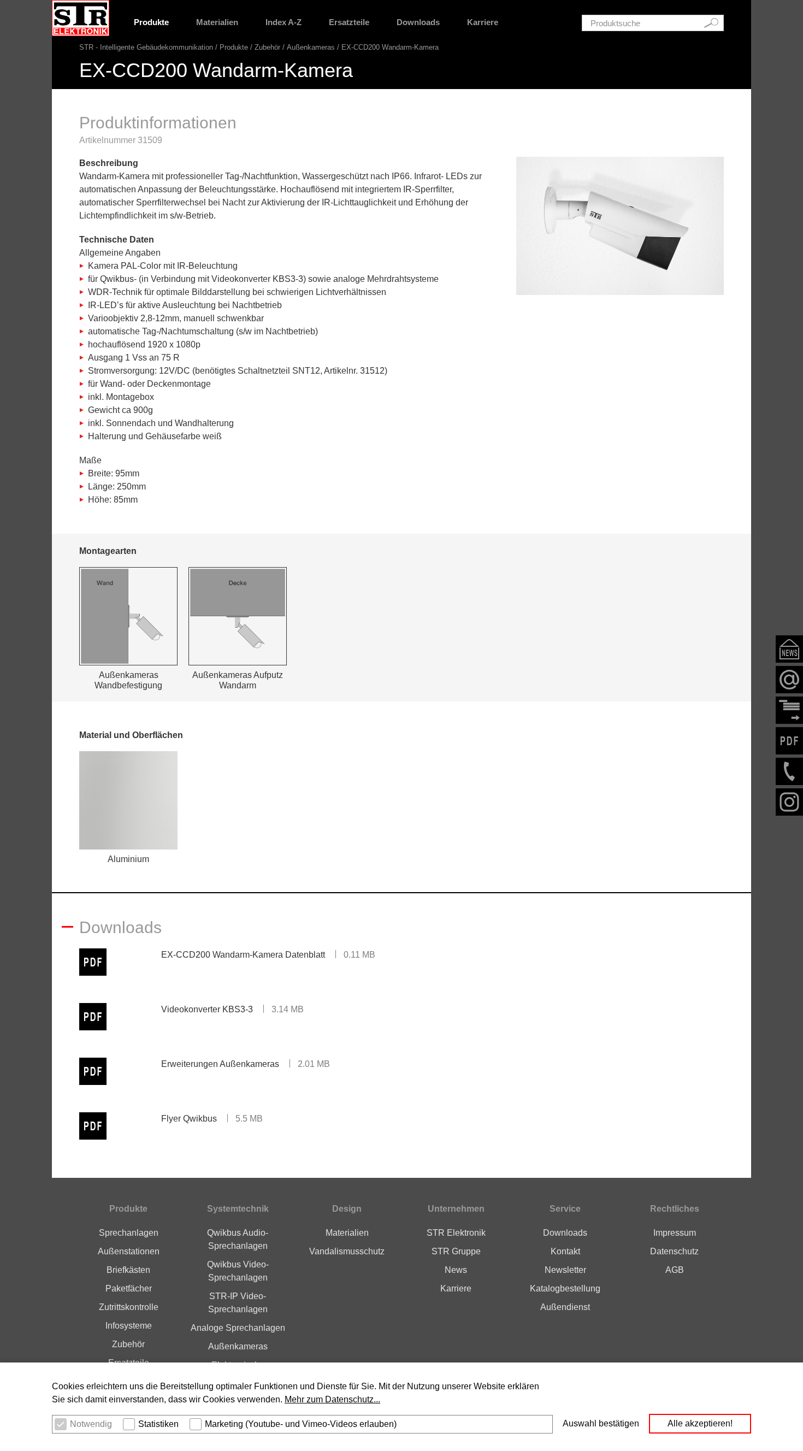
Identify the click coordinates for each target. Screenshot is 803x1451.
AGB (674, 1270)
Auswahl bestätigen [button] (601, 1423)
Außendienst (565, 1307)
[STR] (80, 18)
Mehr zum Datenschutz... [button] (332, 1399)
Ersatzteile (349, 22)
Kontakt (565, 1251)
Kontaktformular (789, 710)
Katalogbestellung (565, 1288)
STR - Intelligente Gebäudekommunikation (146, 47)
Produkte (151, 22)
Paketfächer (128, 1288)
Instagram (789, 802)
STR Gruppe (456, 1251)
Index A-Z (283, 22)
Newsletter (789, 649)
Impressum (674, 1232)
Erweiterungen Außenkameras (220, 1064)
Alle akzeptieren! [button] (700, 1423)
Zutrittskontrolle (128, 1307)
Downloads (418, 22)
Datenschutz (674, 1251)
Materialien (217, 22)
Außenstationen (129, 1251)
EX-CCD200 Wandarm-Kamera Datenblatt (243, 954)
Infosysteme (128, 1325)
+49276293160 (789, 771)
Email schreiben (789, 679)
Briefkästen (128, 1270)
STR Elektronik (456, 1232)
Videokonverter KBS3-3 (207, 1009)
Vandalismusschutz (347, 1251)
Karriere (482, 22)
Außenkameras (311, 47)
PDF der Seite (789, 740)
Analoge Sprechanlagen (238, 1327)
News (456, 1270)
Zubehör (267, 47)
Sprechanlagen (128, 1232)
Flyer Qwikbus (189, 1118)
